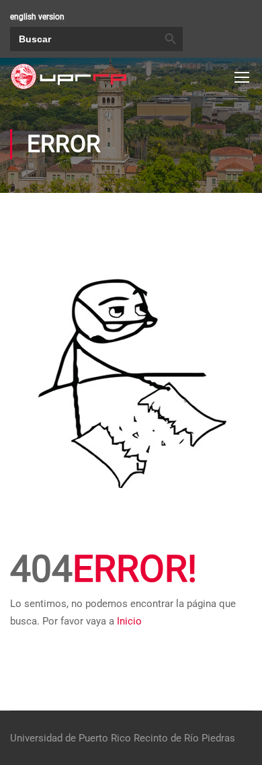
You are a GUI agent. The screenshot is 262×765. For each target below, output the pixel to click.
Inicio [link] (129, 621)
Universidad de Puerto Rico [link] (70, 738)
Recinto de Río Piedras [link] (184, 738)
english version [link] (37, 17)
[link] (68, 76)
